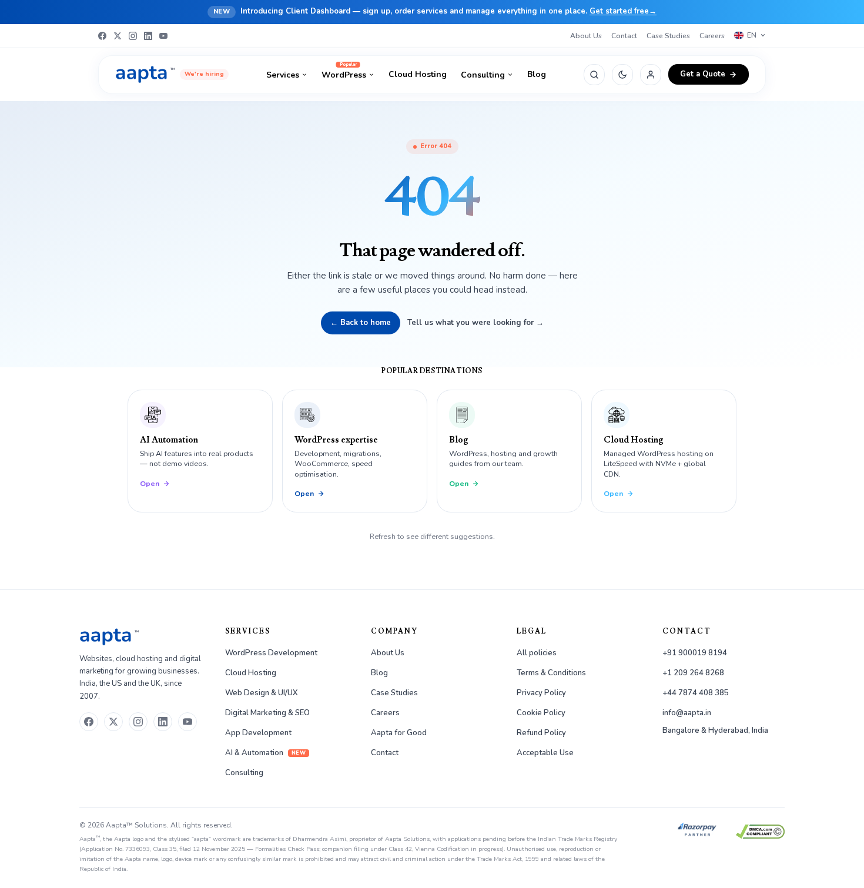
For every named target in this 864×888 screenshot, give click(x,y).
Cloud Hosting (418, 74)
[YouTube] (163, 36)
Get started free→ (623, 11)
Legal (532, 631)
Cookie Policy (541, 713)
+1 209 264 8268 (693, 673)
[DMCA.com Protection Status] (760, 832)
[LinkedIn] (148, 36)
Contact (624, 36)
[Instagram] (133, 36)
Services (282, 75)
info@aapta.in (686, 713)
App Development (258, 733)
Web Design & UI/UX (261, 693)
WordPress (344, 75)
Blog (536, 74)
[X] (117, 36)
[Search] (594, 74)
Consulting (483, 75)
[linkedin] (162, 721)
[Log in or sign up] (650, 74)
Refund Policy (541, 733)
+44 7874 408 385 (695, 693)
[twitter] (113, 721)
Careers (712, 36)
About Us (586, 36)
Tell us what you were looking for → (475, 322)
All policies (537, 653)
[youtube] (187, 721)
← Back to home (360, 322)
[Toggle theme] (622, 74)
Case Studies (668, 36)
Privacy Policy (541, 693)
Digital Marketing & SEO (267, 713)
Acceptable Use (545, 753)
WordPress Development (271, 653)
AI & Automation (265, 753)
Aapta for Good (399, 733)
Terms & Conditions (551, 673)
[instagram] (138, 721)
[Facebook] (102, 36)
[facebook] (88, 721)
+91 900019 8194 (694, 653)
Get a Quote (702, 74)
